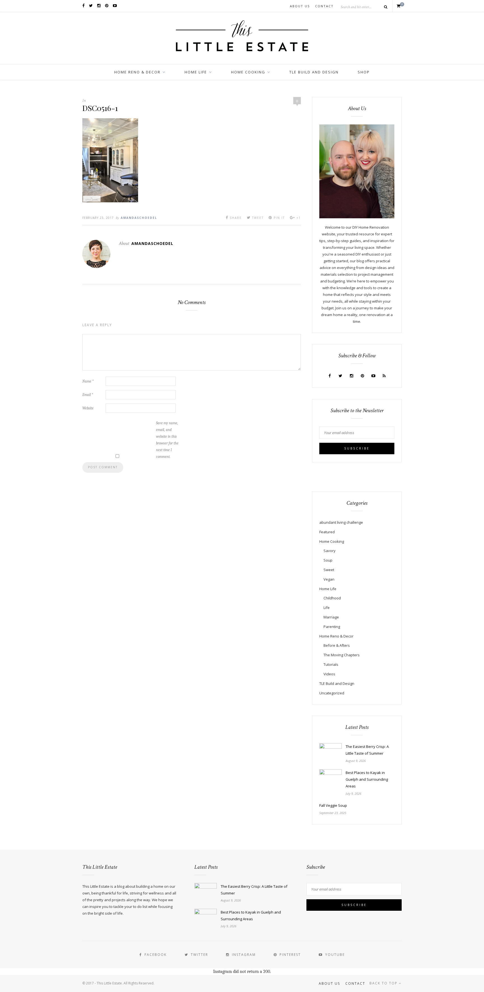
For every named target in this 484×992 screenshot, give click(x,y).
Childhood (332, 598)
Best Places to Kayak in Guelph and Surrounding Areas (367, 779)
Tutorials (331, 664)
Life (327, 607)
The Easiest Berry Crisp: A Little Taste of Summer (367, 750)
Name (88, 381)
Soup (328, 560)
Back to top (384, 983)
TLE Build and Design (314, 72)
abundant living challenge (341, 522)
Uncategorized (331, 693)
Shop (364, 72)
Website (88, 408)
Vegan (329, 579)
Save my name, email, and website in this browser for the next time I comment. (167, 440)
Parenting (332, 626)
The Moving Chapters (342, 654)
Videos (329, 673)
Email (87, 395)
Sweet (329, 569)
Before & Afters (337, 645)
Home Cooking (248, 72)
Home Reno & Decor (137, 72)
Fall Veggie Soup (333, 805)
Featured (327, 531)
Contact (324, 6)
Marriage (331, 617)
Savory (330, 550)
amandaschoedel (139, 218)
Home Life (196, 72)
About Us (300, 6)
